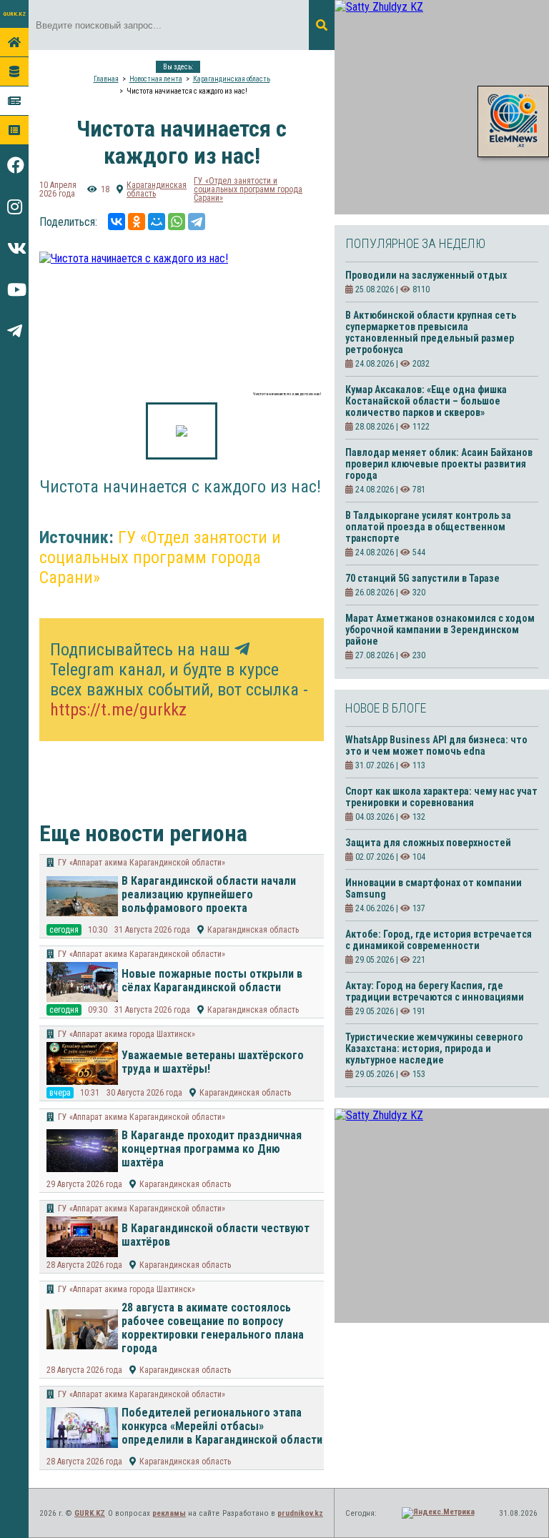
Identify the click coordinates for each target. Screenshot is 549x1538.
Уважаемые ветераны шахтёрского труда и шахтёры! (213, 1062)
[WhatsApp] (176, 221)
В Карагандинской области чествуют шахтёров (216, 1235)
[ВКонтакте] (116, 221)
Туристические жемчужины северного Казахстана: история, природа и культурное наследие (434, 1048)
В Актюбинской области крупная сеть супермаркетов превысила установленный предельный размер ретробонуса (430, 332)
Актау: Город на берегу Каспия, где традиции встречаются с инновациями (434, 991)
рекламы (169, 1513)
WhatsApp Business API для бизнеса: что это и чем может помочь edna (436, 745)
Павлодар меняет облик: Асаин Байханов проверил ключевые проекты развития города (439, 464)
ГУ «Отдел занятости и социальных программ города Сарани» (248, 189)
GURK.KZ (14, 14)
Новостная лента (155, 79)
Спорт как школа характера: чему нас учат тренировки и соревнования (441, 796)
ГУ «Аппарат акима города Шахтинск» (126, 1034)
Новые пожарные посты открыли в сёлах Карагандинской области (212, 980)
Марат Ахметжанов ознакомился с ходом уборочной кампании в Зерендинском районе (440, 629)
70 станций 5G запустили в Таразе (422, 578)
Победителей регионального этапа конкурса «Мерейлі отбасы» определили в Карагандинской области (222, 1426)
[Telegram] (196, 221)
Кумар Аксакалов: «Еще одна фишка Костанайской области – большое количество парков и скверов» (426, 401)
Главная (106, 79)
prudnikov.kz (300, 1513)
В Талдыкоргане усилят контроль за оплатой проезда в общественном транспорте (428, 527)
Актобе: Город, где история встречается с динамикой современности (438, 939)
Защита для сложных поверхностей (428, 842)
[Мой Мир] (156, 221)
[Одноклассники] (136, 221)
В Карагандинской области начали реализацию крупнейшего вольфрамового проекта (209, 894)
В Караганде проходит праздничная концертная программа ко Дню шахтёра (212, 1148)
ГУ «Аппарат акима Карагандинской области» (141, 862)
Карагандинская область (231, 79)
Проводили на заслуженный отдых (426, 275)
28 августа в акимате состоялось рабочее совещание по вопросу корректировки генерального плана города (213, 1328)
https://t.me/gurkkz (118, 710)
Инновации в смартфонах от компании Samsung (433, 888)
